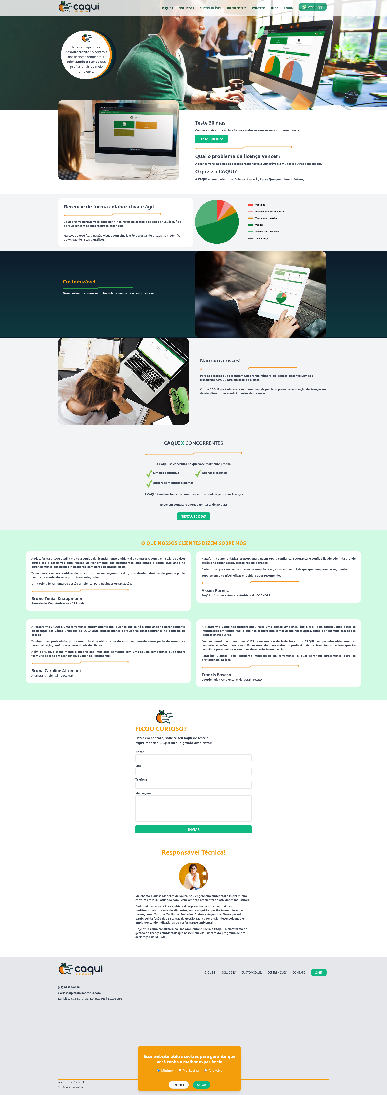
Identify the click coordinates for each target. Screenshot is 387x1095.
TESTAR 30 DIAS (211, 139)
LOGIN (288, 8)
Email (139, 766)
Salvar (201, 1085)
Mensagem (143, 793)
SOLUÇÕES (186, 8)
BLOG (275, 8)
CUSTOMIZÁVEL (210, 8)
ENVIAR (193, 829)
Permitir (179, 1085)
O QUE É (168, 8)
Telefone (141, 779)
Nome (139, 752)
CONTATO (258, 8)
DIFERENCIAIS (236, 8)
